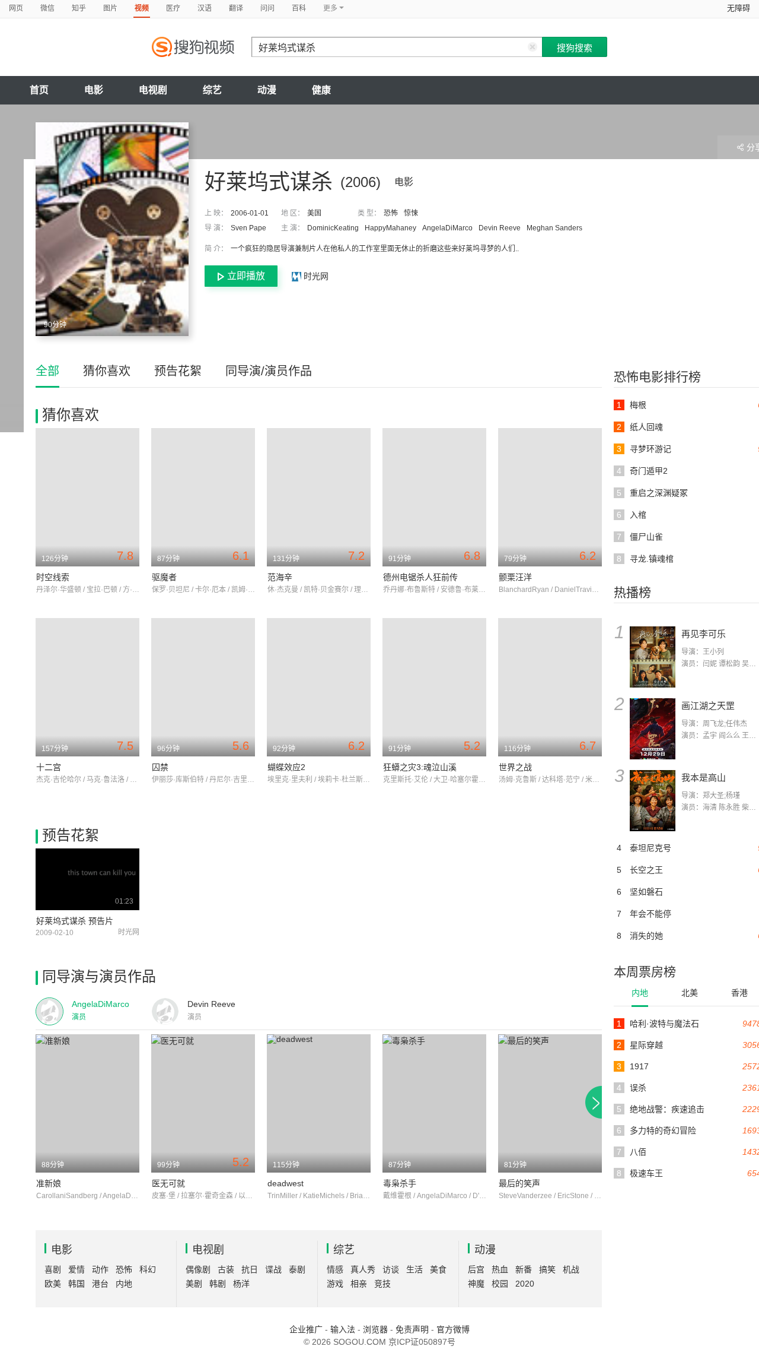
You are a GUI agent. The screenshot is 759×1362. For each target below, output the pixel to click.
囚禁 (160, 767)
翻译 (236, 8)
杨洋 (241, 1283)
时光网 (315, 276)
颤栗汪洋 (515, 577)
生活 (414, 1269)
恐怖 (391, 213)
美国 (314, 213)
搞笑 (547, 1269)
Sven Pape (248, 228)
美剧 (194, 1283)
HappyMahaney (390, 228)
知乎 (79, 8)
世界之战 (515, 767)
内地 (640, 992)
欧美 (52, 1283)
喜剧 (52, 1269)
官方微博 (453, 1329)
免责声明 (412, 1329)
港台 (100, 1283)
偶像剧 (198, 1269)
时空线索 (52, 577)
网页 (16, 8)
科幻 (147, 1269)
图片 (110, 8)
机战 (571, 1269)
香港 (739, 992)
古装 (226, 1269)
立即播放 (246, 276)
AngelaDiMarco (447, 228)
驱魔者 (164, 577)
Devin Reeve (500, 228)
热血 (500, 1269)
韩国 (76, 1283)
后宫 (476, 1269)
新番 (523, 1269)
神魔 (476, 1283)
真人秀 (362, 1269)
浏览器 (375, 1329)
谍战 (273, 1269)
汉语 (204, 8)
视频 (142, 8)
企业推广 (306, 1329)
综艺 (212, 90)
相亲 (358, 1283)
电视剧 (153, 90)
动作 (100, 1269)
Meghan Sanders (554, 228)
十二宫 (48, 767)
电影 (93, 90)
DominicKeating (333, 228)
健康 (321, 90)
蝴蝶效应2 (286, 767)
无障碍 (738, 8)
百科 (299, 8)
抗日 (249, 1269)
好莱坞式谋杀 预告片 (74, 921)
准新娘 (48, 1183)
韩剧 (217, 1283)
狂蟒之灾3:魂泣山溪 (420, 767)
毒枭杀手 (399, 1183)
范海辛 (279, 577)
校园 (500, 1283)
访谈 (390, 1269)
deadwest (285, 1183)
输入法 (342, 1329)
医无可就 (168, 1183)
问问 (267, 8)
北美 (689, 992)
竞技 (382, 1283)
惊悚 (411, 213)
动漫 (266, 90)
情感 (335, 1269)
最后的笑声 (519, 1183)
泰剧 (297, 1269)
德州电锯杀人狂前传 (420, 577)
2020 (524, 1283)
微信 (47, 8)
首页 (39, 90)
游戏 (335, 1283)
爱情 (76, 1269)
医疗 (173, 8)
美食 (438, 1269)
